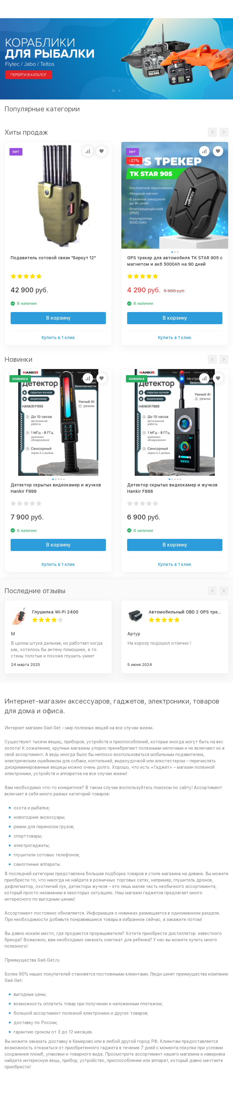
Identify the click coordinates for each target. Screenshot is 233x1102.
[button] (113, 90)
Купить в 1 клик (58, 337)
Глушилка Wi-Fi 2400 (55, 612)
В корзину (58, 318)
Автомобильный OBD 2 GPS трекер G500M (185, 612)
